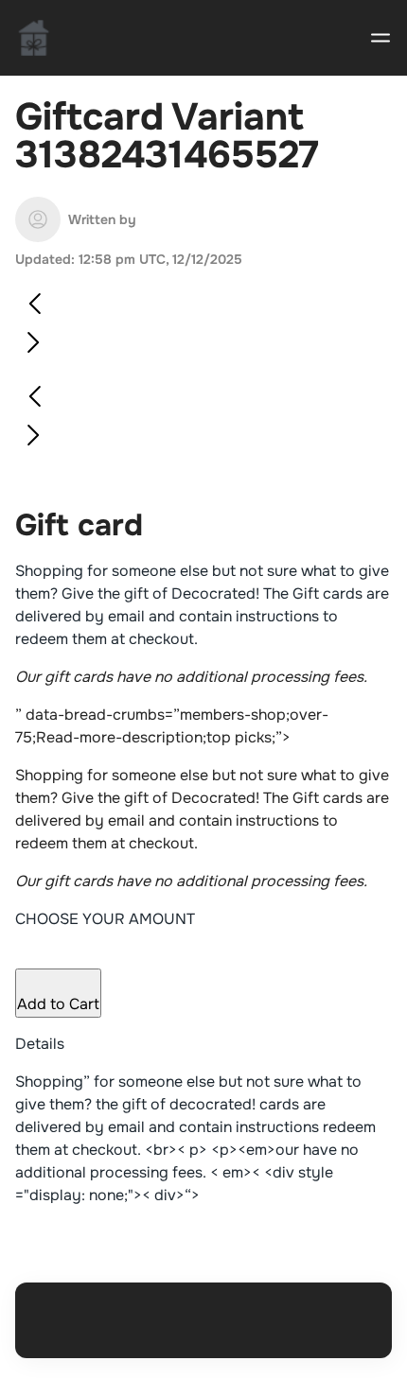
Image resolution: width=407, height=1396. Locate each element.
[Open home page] (34, 38)
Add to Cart (58, 1004)
